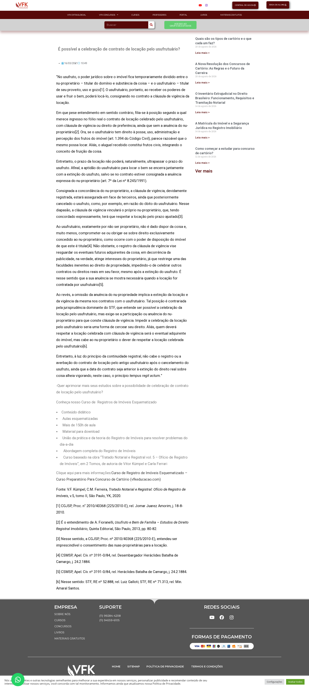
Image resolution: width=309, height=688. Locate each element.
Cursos (135, 15)
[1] (102, 90)
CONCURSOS (63, 626)
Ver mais (203, 171)
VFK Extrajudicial (76, 15)
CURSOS (59, 620)
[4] (90, 246)
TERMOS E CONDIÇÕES (207, 666)
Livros (203, 15)
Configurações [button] (274, 681)
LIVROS (59, 632)
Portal (183, 15)
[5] (101, 284)
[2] (77, 132)
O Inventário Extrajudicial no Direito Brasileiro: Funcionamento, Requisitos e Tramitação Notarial (224, 98)
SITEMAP (133, 666)
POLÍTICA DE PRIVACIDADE (165, 666)
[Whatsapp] (17, 679)
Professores (159, 15)
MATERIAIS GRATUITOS (69, 638)
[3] (180, 216)
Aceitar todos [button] (295, 681)
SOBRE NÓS (62, 614)
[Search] (151, 24)
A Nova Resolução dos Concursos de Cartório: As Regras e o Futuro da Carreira (222, 68)
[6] (85, 346)
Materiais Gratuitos (231, 15)
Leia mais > (202, 52)
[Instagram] (206, 5)
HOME (116, 666)
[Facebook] (221, 617)
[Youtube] (200, 5)
